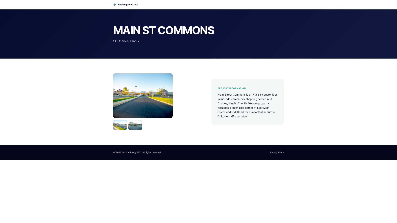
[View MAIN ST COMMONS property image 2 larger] (120, 125)
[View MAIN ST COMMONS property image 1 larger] (143, 95)
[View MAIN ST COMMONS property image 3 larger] (135, 125)
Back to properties (125, 4)
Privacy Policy (277, 152)
